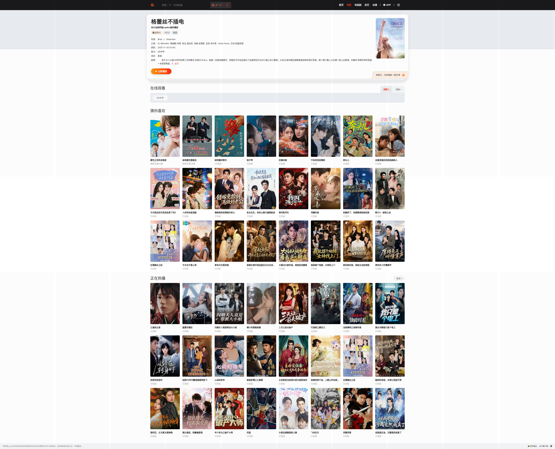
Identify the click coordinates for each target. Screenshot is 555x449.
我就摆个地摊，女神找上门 (323, 265)
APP (388, 4)
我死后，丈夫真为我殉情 (161, 432)
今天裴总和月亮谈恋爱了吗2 (163, 212)
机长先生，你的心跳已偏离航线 (261, 212)
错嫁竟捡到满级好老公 (225, 212)
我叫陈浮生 (284, 212)
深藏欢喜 (315, 212)
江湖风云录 (155, 327)
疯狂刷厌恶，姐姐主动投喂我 (356, 265)
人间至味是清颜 (189, 212)
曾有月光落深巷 (222, 265)
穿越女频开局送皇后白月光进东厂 (261, 265)
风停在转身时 (156, 380)
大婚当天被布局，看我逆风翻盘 (293, 265)
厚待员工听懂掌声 (383, 265)
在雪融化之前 (156, 265)
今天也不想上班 (189, 265)
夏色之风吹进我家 (158, 160)
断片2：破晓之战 (383, 212)
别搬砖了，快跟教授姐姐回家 (356, 212)
